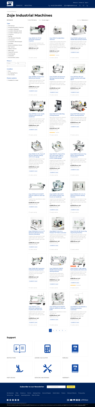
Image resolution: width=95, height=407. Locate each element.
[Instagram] (13, 400)
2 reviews (78, 285)
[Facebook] (7, 400)
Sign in (86, 2)
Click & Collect (56, 393)
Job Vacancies (10, 393)
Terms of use (10, 395)
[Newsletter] (18, 400)
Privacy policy (81, 393)
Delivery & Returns (71, 393)
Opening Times (36, 393)
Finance (63, 393)
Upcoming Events (25, 395)
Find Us (29, 393)
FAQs (17, 393)
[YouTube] (10, 400)
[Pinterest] (15, 400)
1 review (57, 55)
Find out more (81, 405)
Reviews (17, 395)
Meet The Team (36, 395)
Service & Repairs (46, 393)
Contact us (81, 2)
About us (75, 2)
